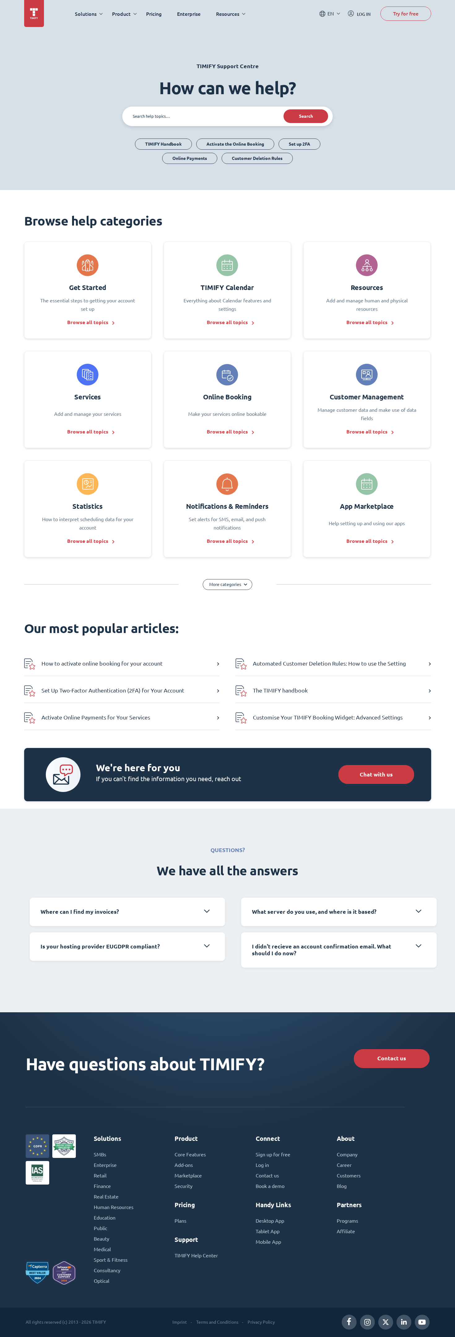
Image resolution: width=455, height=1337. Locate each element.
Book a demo (270, 1186)
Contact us (391, 1058)
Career (344, 1165)
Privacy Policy (261, 1322)
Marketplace (188, 1175)
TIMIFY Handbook (163, 144)
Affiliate (346, 1231)
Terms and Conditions (217, 1322)
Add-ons (184, 1165)
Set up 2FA (299, 144)
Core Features (190, 1154)
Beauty (101, 1239)
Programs (347, 1221)
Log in (262, 1165)
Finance (102, 1186)
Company (347, 1154)
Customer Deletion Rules (257, 158)
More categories (225, 584)
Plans (180, 1221)
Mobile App (268, 1242)
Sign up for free (273, 1154)
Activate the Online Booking (235, 144)
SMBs (100, 1154)
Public (100, 1228)
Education (104, 1217)
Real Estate (106, 1196)
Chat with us (376, 774)
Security (184, 1186)
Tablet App (268, 1231)
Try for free (405, 13)
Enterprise (189, 14)
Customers (349, 1175)
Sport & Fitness (111, 1260)
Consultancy (107, 1270)
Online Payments (189, 158)
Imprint (179, 1322)
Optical (101, 1281)
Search (306, 116)
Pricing (154, 14)
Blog (342, 1186)
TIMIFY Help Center (196, 1255)
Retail (100, 1175)
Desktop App (270, 1221)
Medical (102, 1249)
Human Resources (113, 1207)
